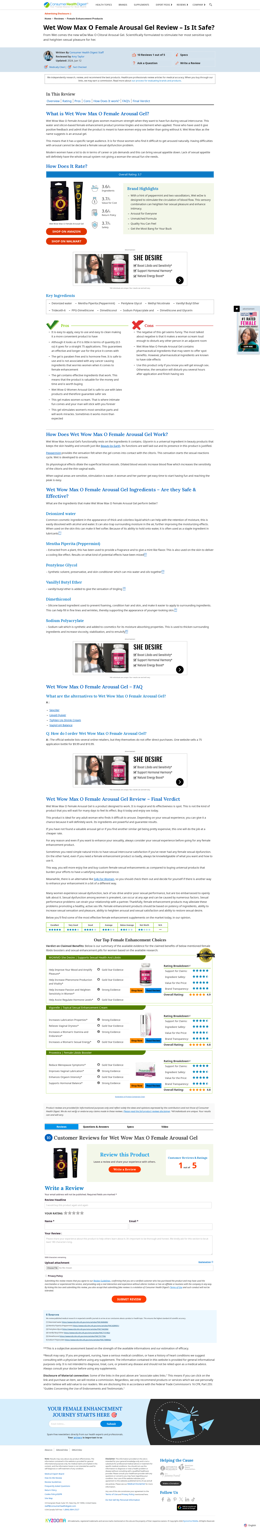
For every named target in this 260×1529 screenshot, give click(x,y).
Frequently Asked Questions (57, 1486)
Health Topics (104, 4)
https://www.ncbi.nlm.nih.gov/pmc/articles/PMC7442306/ (85, 1329)
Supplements (141, 4)
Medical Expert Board (54, 1474)
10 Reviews (151, 55)
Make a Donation (171, 1483)
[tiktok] (193, 1499)
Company (198, 4)
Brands (123, 4)
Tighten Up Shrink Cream (65, 720)
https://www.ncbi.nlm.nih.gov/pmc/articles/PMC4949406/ (85, 1322)
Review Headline (55, 1200)
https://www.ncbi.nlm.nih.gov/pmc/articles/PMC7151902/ (87, 1332)
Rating (67, 101)
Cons (87, 101)
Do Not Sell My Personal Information (122, 1499)
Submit (111, 1424)
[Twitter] (181, 1499)
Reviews (61, 1126)
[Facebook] (162, 1499)
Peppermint (53, 453)
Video (164, 1126)
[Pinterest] (175, 1499)
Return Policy (51, 1490)
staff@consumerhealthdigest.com (60, 1506)
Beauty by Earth (110, 446)
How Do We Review (53, 1478)
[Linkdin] (187, 1499)
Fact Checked (79, 67)
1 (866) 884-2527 (71, 1509)
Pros (77, 101)
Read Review (153, 990)
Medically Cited (57, 67)
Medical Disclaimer (136, 1483)
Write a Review (190, 63)
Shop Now (136, 990)
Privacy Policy (128, 1494)
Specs (184, 55)
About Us (48, 1449)
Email (133, 1221)
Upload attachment (57, 1263)
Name (49, 1221)
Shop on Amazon (66, 231)
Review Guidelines (101, 1280)
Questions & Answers (96, 1126)
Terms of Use (176, 1287)
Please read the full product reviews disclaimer (146, 1111)
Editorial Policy (62, 1449)
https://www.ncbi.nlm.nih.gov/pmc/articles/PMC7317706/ (83, 1336)
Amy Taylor (78, 56)
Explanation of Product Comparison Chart (130, 1097)
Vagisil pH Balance (60, 725)
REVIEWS (181, 4)
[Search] (210, 5)
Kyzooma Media (190, 1520)
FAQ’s (126, 101)
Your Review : (53, 1233)
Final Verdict (141, 101)
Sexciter (54, 710)
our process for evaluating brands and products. (157, 80)
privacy (78, 1437)
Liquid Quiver (57, 715)
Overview (53, 101)
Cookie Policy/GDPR (53, 1494)
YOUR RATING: (54, 1213)
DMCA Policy (77, 1449)
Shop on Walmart (66, 241)
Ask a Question (147, 63)
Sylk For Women (104, 879)
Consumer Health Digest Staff (86, 52)
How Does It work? (106, 101)
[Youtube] (169, 1499)
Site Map (49, 1498)
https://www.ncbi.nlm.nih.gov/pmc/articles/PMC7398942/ (88, 1340)
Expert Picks (163, 4)
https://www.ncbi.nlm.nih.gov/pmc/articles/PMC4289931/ (96, 1325)
